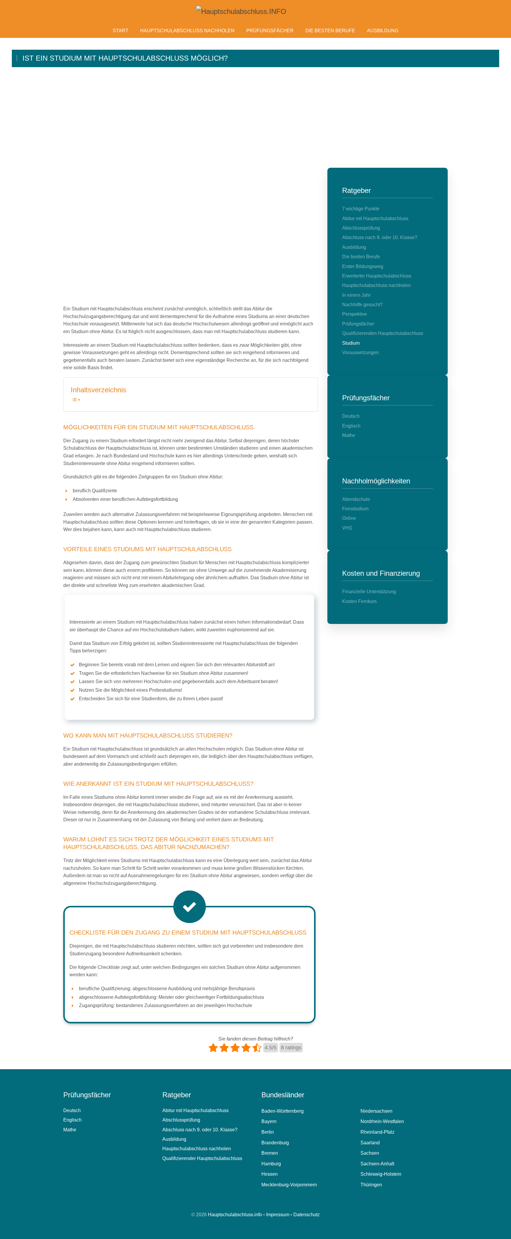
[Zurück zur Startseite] (255, 11)
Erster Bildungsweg (362, 266)
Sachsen (369, 1153)
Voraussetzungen (360, 352)
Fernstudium (355, 508)
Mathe (348, 435)
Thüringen (371, 1184)
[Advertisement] (255, 111)
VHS (347, 527)
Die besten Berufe (330, 30)
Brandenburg (275, 1142)
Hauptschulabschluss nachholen (187, 30)
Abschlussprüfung (361, 227)
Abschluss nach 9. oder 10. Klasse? (379, 237)
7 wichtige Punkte (360, 208)
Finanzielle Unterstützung (369, 591)
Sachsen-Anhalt (377, 1163)
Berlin (267, 1132)
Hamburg (271, 1163)
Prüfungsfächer (270, 30)
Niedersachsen (376, 1111)
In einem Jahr (356, 295)
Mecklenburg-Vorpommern (289, 1184)
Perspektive (354, 314)
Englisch (351, 425)
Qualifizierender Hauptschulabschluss (202, 1158)
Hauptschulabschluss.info (235, 1214)
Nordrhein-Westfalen (382, 1121)
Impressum (277, 1214)
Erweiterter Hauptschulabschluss (376, 275)
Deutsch (351, 416)
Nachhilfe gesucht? (362, 304)
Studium (351, 343)
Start (120, 30)
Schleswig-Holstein (380, 1174)
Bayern (268, 1121)
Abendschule (356, 499)
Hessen (269, 1174)
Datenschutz (306, 1214)
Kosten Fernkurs (359, 601)
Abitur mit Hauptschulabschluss (375, 218)
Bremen (269, 1153)
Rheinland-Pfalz (377, 1132)
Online (349, 518)
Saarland (370, 1142)
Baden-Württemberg (282, 1111)
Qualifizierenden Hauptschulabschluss (382, 333)
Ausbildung (382, 30)
